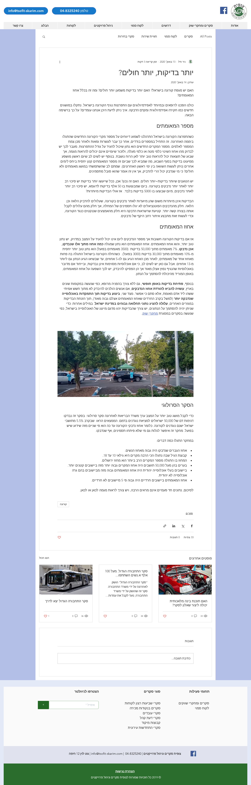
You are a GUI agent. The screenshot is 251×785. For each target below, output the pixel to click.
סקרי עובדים (151, 713)
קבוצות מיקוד (151, 723)
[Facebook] (223, 10)
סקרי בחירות (126, 36)
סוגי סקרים (152, 691)
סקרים (188, 36)
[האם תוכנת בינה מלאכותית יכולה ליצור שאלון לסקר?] (185, 580)
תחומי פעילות (199, 691)
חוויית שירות (149, 36)
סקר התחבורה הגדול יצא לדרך (66, 601)
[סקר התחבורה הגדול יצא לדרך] (65, 580)
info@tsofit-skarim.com (106, 753)
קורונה (63, 504)
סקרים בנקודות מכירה (145, 708)
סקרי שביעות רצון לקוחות (142, 703)
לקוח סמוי (170, 36)
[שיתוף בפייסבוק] (191, 526)
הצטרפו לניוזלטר (86, 691)
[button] (44, 36)
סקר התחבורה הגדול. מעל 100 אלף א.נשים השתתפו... (126, 573)
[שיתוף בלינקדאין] (173, 526)
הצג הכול (44, 557)
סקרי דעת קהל (150, 718)
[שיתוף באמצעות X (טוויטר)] (182, 526)
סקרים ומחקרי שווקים (194, 703)
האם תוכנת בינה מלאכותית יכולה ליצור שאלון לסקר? (188, 603)
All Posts (206, 36)
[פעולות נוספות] (60, 62)
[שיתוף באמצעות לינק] (164, 526)
